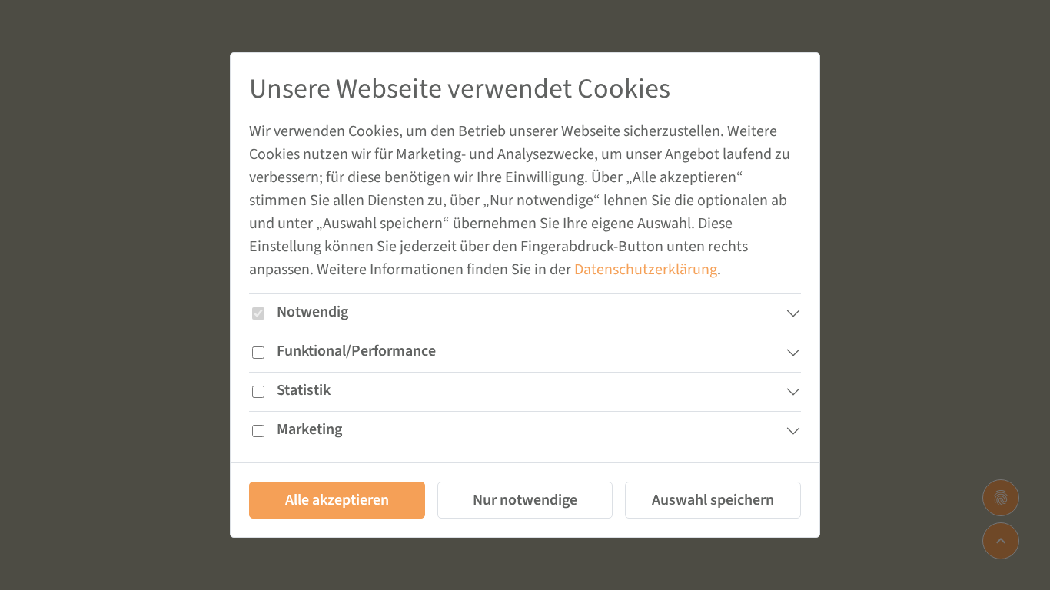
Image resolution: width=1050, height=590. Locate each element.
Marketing (309, 429)
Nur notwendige (525, 500)
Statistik (304, 390)
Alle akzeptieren (337, 500)
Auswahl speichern (713, 500)
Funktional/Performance (356, 351)
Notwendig (312, 312)
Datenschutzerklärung (645, 269)
